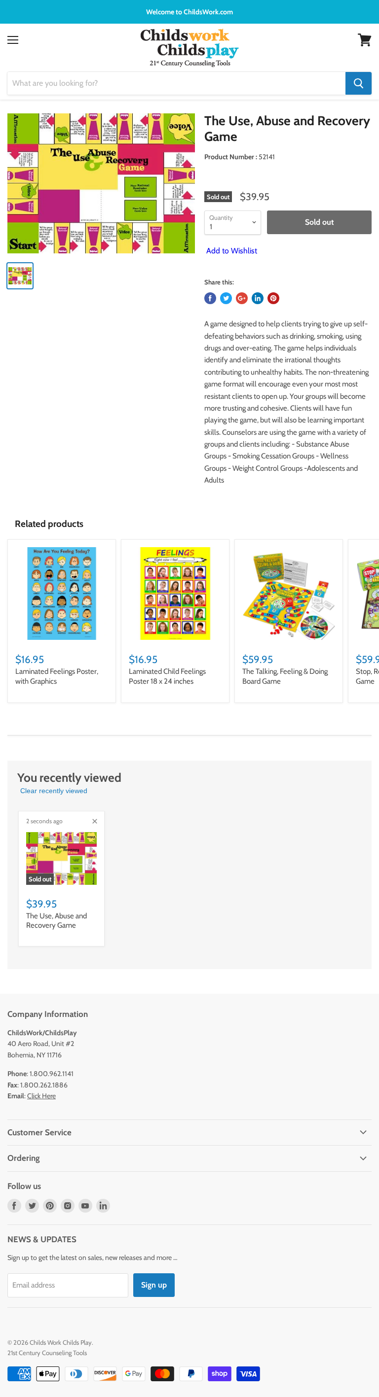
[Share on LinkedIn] (258, 298)
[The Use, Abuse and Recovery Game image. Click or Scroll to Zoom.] (101, 183)
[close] (95, 821)
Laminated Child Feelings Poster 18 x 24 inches (167, 676)
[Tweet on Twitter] (226, 298)
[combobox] (176, 83)
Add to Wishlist (230, 250)
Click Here (41, 1095)
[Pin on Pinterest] (273, 298)
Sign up (154, 1285)
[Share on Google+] (242, 298)
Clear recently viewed (53, 791)
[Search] (358, 83)
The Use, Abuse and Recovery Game (56, 920)
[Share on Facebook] (210, 298)
